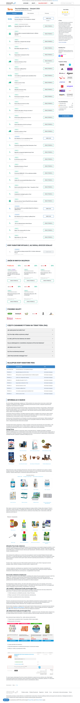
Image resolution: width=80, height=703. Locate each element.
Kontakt (46, 692)
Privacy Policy (31, 699)
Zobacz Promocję (48, 26)
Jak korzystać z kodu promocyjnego (60, 692)
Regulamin (41, 692)
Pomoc (70, 692)
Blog (52, 3)
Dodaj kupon (66, 115)
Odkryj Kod (48, 18)
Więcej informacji (55, 0)
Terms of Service (39, 699)
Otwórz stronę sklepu (62, 42)
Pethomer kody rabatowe (18, 607)
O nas (50, 692)
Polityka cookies (24, 692)
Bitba (10, 608)
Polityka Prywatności (33, 692)
